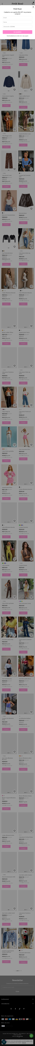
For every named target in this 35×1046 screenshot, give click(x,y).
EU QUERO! (17, 32)
